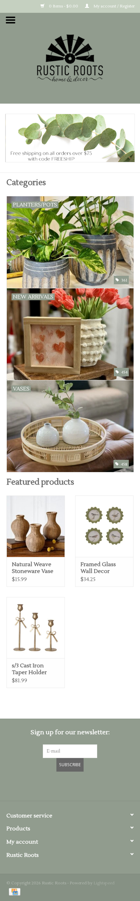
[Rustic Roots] (70, 57)
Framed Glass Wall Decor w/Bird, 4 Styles (100, 568)
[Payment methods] (13, 891)
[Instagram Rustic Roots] (82, 785)
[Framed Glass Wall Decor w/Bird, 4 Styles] (104, 526)
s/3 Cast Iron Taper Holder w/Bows (29, 669)
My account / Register (113, 6)
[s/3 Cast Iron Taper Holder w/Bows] (35, 627)
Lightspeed (104, 883)
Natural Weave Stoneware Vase (32, 568)
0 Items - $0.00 (63, 6)
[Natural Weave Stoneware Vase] (35, 526)
